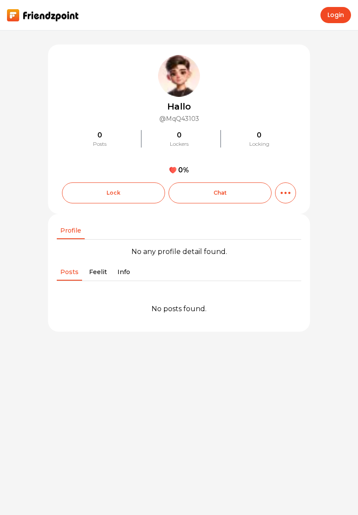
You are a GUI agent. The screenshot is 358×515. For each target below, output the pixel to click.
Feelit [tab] (98, 272)
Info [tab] (123, 272)
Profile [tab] (70, 230)
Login (335, 14)
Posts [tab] (69, 272)
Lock (113, 192)
